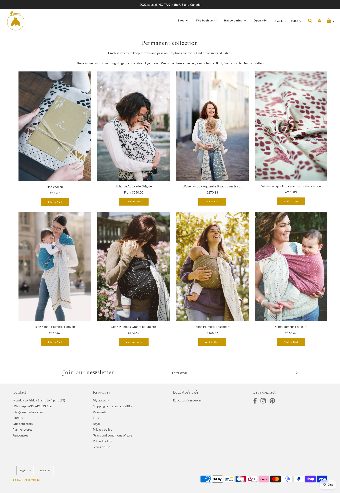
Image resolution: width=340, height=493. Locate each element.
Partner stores (22, 429)
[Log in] (319, 21)
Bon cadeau (55, 187)
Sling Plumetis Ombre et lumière (133, 326)
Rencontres (20, 435)
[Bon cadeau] (54, 126)
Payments (99, 412)
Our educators (23, 423)
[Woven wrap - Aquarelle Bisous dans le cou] (212, 126)
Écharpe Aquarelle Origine (134, 186)
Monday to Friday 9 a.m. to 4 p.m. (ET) (39, 400)
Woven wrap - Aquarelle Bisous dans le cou (212, 186)
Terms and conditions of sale (112, 435)
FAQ (96, 418)
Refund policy (102, 441)
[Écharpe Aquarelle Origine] (133, 126)
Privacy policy (102, 429)
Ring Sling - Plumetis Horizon (55, 326)
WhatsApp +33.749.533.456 (32, 406)
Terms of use (101, 447)
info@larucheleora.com (28, 412)
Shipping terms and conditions (114, 406)
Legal (96, 423)
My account (101, 400)
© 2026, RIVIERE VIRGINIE (27, 479)
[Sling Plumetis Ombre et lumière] (133, 266)
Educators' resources (187, 400)
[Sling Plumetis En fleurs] (291, 266)
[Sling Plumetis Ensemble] (212, 266)
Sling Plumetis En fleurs (291, 326)
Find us (18, 418)
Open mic (260, 20)
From (133, 192)
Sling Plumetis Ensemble (212, 326)
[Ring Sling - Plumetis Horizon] (54, 266)
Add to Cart (55, 202)
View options (134, 201)
